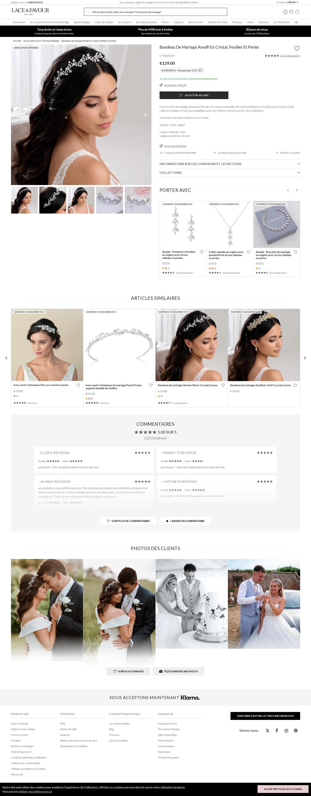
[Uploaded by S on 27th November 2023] (192, 604)
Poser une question (175, 145)
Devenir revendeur (168, 757)
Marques (237, 22)
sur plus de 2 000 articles (256, 31)
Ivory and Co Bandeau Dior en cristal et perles (41, 384)
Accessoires (124, 22)
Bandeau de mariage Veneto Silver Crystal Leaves (188, 385)
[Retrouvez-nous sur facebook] (277, 730)
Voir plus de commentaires (130, 520)
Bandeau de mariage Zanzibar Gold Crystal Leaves (260, 385)
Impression (164, 751)
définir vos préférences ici (35, 791)
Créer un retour (19, 734)
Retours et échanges (22, 746)
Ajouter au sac (196, 95)
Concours (114, 734)
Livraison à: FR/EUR (175, 84)
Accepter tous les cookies (283, 788)
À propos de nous (167, 723)
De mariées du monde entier (155, 31)
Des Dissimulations (146, 22)
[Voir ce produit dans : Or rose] (166, 268)
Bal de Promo (195, 22)
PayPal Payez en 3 (21, 751)
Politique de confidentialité (25, 763)
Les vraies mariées (119, 723)
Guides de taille (68, 729)
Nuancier (65, 734)
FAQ (62, 723)
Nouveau (263, 22)
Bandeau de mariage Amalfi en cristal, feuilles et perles (89, 40)
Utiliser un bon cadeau (23, 729)
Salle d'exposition (167, 734)
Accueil (17, 40)
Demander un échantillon (73, 746)
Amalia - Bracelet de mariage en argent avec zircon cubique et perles (273, 255)
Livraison (16, 740)
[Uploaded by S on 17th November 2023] (264, 604)
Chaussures (19, 22)
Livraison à (286, 2)
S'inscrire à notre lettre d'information (265, 715)
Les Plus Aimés (281, 22)
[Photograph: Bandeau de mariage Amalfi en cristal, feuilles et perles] (81, 115)
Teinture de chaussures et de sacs (78, 740)
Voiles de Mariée (104, 22)
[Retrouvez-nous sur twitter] (267, 730)
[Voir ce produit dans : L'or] (163, 268)
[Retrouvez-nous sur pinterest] (296, 730)
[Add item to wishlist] (297, 48)
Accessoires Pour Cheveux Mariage (49, 22)
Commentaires (166, 746)
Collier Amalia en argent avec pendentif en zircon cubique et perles (226, 255)
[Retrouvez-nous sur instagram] (286, 730)
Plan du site (17, 774)
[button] (17, 114)
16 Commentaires (290, 55)
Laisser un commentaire (187, 520)
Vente (250, 22)
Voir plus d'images (131, 671)
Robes (165, 22)
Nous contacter (20, 723)
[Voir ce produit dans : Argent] (169, 268)
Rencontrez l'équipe (169, 729)
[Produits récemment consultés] (285, 12)
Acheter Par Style (218, 22)
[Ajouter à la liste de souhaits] (201, 252)
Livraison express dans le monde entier (54, 31)
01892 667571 (35, 2)
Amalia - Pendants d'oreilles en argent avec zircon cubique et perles (178, 254)
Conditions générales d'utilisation (29, 757)
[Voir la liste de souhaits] (291, 11)
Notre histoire (166, 740)
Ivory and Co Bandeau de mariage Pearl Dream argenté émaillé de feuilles (114, 387)
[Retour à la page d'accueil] (35, 12)
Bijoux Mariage (82, 22)
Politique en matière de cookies (28, 768)
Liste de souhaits (118, 740)
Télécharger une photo (181, 671)
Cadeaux (179, 22)
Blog (111, 729)
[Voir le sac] (297, 11)
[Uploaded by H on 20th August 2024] (47, 610)
